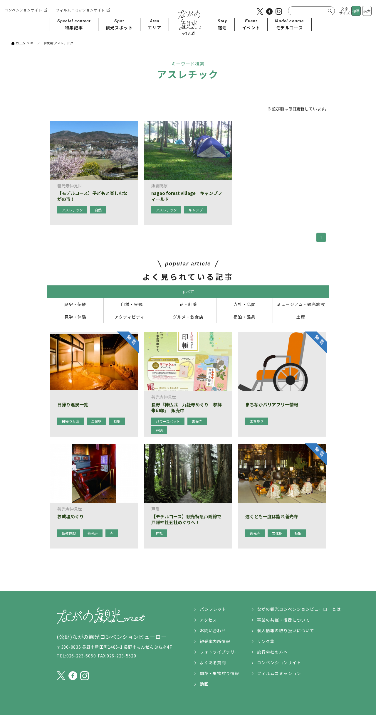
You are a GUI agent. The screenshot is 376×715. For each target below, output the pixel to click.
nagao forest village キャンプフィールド (186, 196)
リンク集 (266, 641)
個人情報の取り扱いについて (285, 630)
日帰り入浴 (70, 421)
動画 (204, 684)
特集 (116, 421)
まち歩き (257, 421)
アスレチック (72, 209)
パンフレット (213, 609)
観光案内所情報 (215, 641)
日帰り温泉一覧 (72, 405)
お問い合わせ (213, 630)
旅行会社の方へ (272, 652)
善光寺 (197, 421)
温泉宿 (96, 421)
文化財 (277, 533)
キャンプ (196, 209)
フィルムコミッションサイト (80, 9)
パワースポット (168, 421)
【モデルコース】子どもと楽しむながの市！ (92, 196)
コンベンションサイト (23, 9)
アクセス (208, 620)
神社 (159, 533)
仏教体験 (69, 533)
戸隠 (159, 430)
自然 (98, 209)
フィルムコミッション (279, 673)
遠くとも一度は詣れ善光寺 (271, 516)
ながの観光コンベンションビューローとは (299, 609)
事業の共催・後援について (283, 620)
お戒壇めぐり (70, 516)
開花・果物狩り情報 (219, 673)
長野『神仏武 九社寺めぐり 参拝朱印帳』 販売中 (186, 407)
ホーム (20, 43)
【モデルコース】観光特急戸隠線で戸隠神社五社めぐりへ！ (186, 519)
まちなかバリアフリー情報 (271, 405)
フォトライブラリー (219, 652)
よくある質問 (213, 662)
